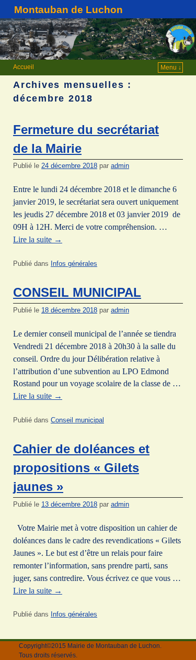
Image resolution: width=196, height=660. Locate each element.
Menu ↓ (170, 67)
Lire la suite (37, 239)
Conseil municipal (77, 420)
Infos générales (74, 263)
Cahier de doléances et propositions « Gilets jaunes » (81, 468)
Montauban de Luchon (68, 9)
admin (120, 166)
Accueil (23, 67)
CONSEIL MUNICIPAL (77, 292)
